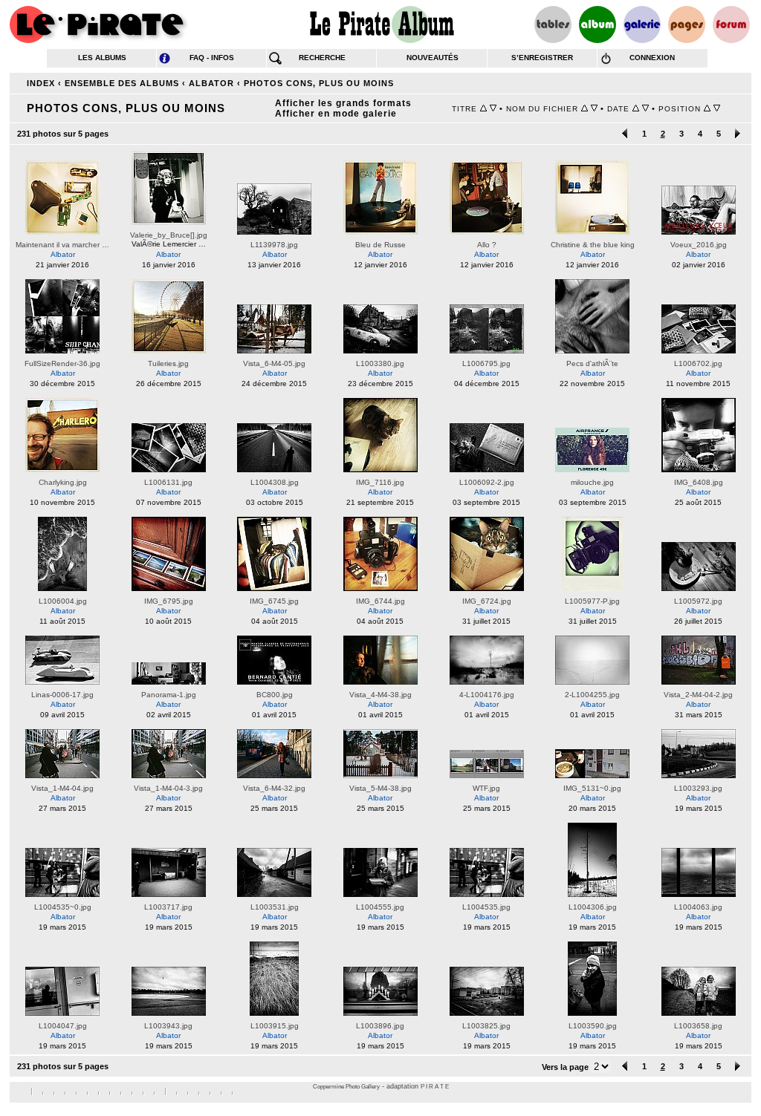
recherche (322, 57)
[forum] (731, 24)
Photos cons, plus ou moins (319, 83)
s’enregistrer (542, 57)
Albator (211, 83)
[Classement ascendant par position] (707, 108)
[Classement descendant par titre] (493, 108)
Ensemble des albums (122, 83)
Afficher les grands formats (343, 103)
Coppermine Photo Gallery (346, 1086)
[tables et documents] (552, 24)
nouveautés (433, 57)
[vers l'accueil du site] (99, 24)
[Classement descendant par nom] (594, 108)
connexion (652, 57)
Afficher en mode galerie (336, 113)
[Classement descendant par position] (716, 108)
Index (41, 83)
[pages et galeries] (686, 24)
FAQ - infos (212, 57)
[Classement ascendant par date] (635, 108)
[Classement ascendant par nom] (584, 108)
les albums (102, 57)
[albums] (597, 24)
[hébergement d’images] (642, 24)
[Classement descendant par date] (645, 108)
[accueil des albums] (381, 24)
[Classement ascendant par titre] (483, 108)
